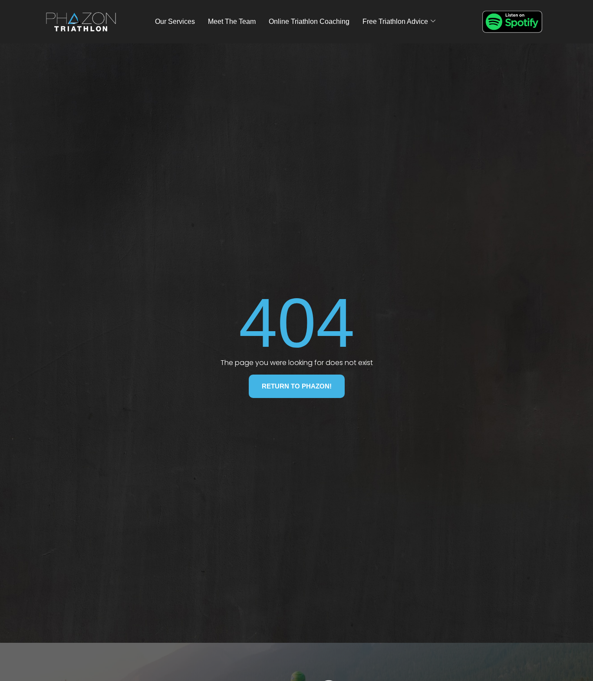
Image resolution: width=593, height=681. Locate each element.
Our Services (175, 21)
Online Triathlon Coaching (309, 21)
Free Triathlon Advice (395, 21)
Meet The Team (232, 21)
